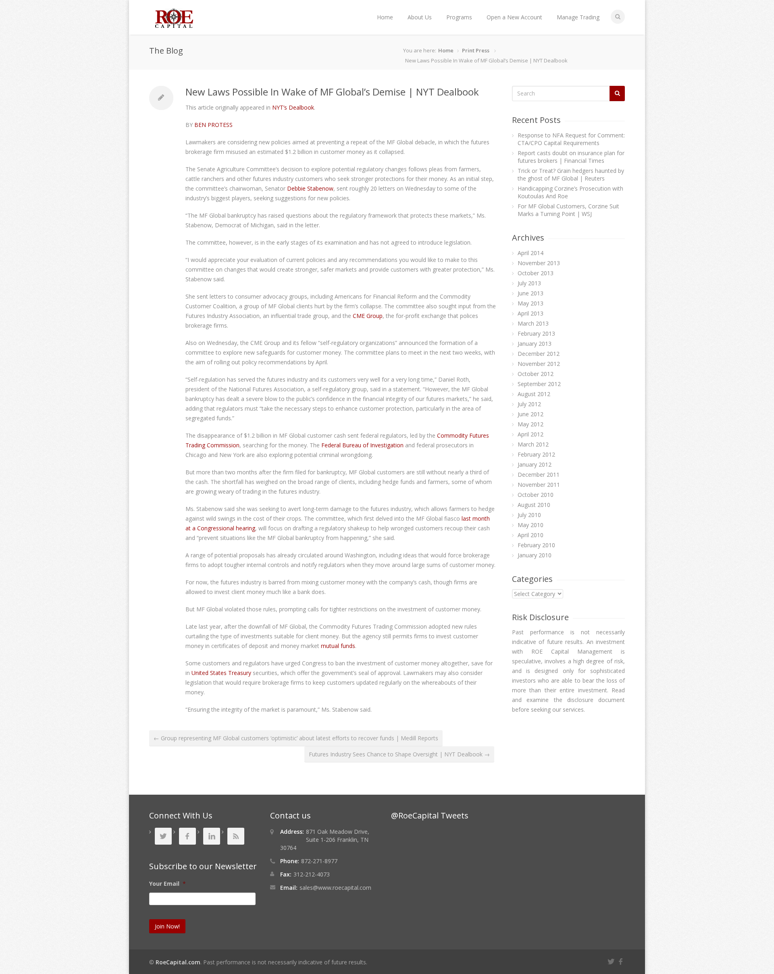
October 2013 (535, 273)
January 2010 (534, 555)
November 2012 (539, 364)
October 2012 (535, 374)
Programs (459, 17)
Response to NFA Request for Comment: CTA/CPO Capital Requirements (571, 139)
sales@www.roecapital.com (335, 887)
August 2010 (534, 505)
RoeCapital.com (178, 962)
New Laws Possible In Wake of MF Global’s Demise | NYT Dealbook (332, 91)
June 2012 (530, 414)
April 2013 (530, 313)
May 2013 (530, 303)
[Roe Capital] (174, 24)
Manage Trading (578, 17)
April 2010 (530, 535)
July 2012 (529, 404)
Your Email (167, 883)
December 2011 (539, 474)
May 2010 (530, 525)
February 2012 (536, 454)
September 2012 (539, 384)
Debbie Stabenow (310, 188)
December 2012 (539, 353)
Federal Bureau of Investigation (362, 445)
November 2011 (539, 484)
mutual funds (338, 646)
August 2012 (534, 394)
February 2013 (536, 333)
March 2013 (533, 323)
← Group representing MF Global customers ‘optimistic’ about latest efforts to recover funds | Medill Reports (296, 738)
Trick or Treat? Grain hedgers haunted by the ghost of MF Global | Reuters (571, 174)
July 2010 (529, 515)
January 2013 (534, 343)
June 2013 (530, 293)
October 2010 (535, 494)
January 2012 (534, 464)
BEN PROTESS (213, 125)
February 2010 (536, 545)
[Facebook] (621, 960)
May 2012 (530, 424)
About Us (420, 17)
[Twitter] (612, 960)
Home (385, 17)
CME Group (368, 316)
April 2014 (530, 253)
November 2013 (539, 263)
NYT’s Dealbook (293, 107)
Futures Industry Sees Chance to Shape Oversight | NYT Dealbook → (399, 754)
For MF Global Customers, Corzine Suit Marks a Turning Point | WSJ (568, 210)
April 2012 (530, 434)
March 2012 (533, 444)
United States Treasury (221, 673)
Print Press (475, 50)
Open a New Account (514, 17)
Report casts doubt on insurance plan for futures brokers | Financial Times (571, 156)
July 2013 (529, 283)
